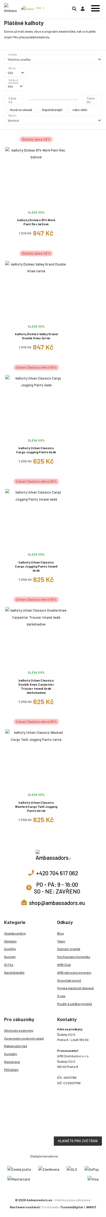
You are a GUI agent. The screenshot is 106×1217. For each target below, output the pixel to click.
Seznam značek (68, 949)
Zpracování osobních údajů (24, 1038)
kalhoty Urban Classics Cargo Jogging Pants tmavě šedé (36, 566)
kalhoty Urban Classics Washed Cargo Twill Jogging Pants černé (36, 806)
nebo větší (80, 110)
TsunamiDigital (71, 1207)
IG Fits (8, 964)
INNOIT (91, 1207)
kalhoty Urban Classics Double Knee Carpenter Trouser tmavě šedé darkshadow (36, 686)
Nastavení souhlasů (25, 1207)
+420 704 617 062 (57, 873)
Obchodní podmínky (18, 1030)
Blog (60, 933)
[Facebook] (68, 1155)
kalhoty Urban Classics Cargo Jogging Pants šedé (36, 450)
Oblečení (10, 941)
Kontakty (10, 1054)
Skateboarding (15, 933)
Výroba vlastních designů (75, 988)
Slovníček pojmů (69, 980)
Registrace (12, 1062)
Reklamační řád (15, 1046)
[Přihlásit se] (83, 10)
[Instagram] (62, 1155)
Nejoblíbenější (52, 110)
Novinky (10, 957)
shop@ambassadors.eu (57, 902)
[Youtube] (74, 1155)
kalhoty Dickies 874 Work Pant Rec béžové (36, 222)
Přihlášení (11, 1069)
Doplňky (10, 949)
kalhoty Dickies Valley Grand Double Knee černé (36, 336)
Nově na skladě (21, 110)
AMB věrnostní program (74, 972)
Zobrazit (36, 204)
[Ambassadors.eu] (10, 8)
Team (61, 941)
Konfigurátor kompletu (73, 957)
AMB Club (64, 964)
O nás (61, 996)
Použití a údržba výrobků (74, 1004)
